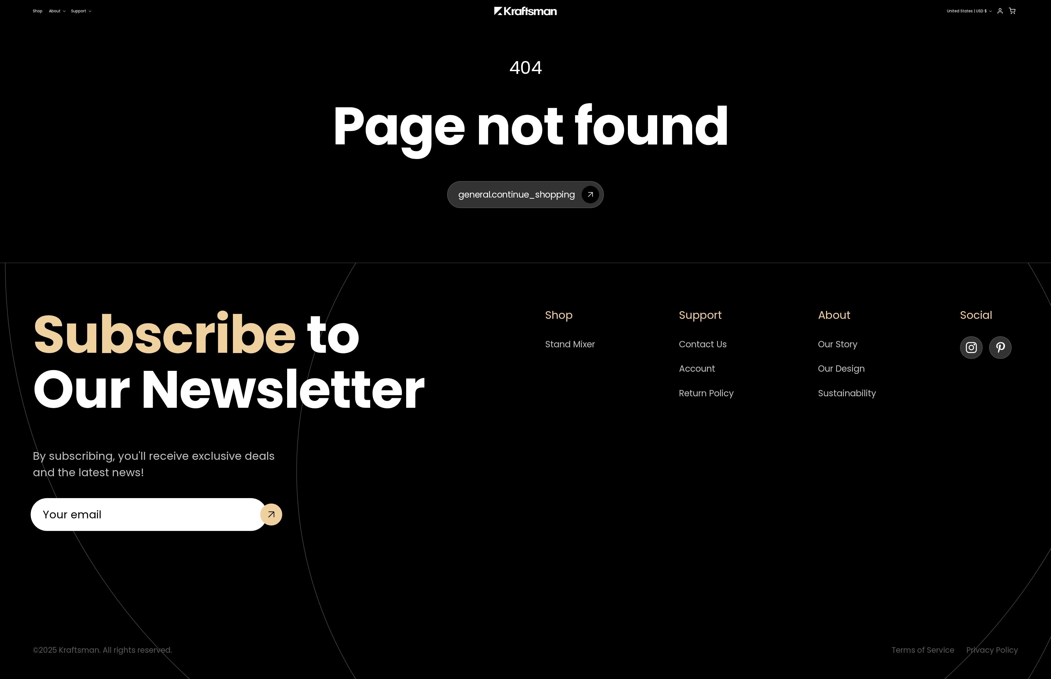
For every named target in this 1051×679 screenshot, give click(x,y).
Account (697, 368)
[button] (57, 11)
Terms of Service (923, 650)
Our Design (841, 368)
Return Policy (706, 393)
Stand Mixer (570, 344)
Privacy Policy (992, 650)
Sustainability (847, 393)
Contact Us (703, 344)
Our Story (837, 344)
